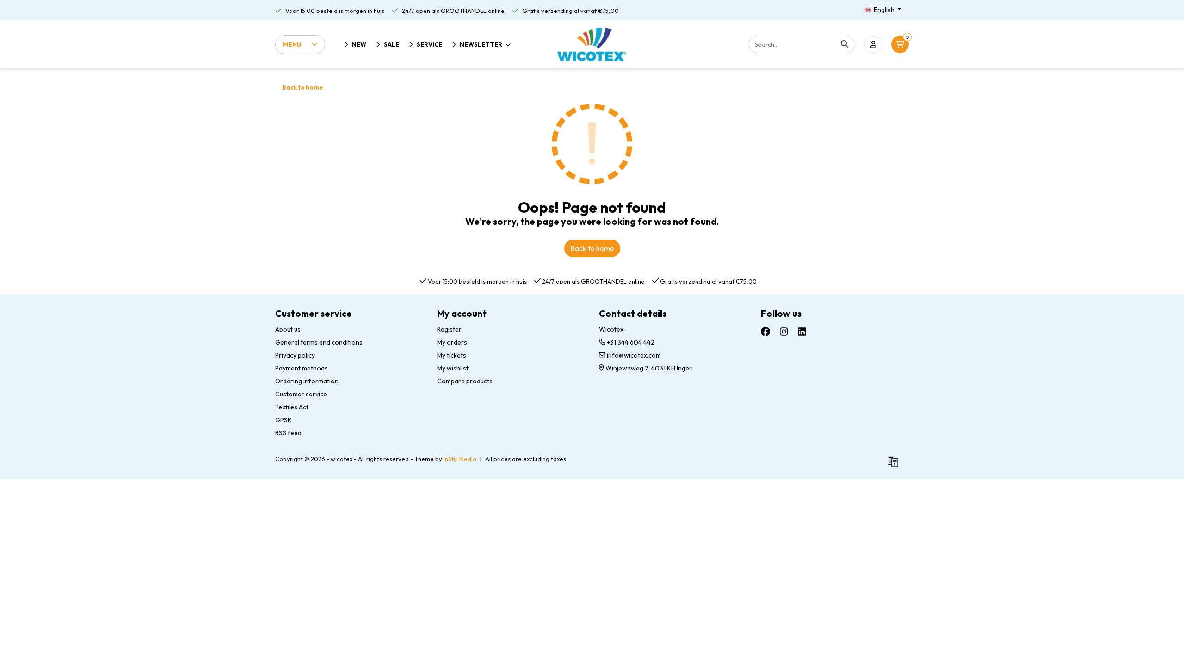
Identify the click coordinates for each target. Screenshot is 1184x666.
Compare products (465, 381)
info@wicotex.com (634, 355)
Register (449, 329)
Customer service (301, 394)
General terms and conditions (319, 342)
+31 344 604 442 (629, 342)
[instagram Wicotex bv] (784, 332)
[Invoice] (895, 465)
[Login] (873, 44)
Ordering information (307, 381)
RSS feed (288, 433)
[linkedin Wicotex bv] (802, 332)
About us (288, 329)
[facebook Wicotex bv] (765, 332)
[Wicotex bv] (591, 44)
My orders (452, 342)
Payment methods (301, 368)
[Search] (845, 44)
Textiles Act (291, 407)
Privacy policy (295, 355)
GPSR (283, 420)
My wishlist (453, 368)
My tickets (451, 355)
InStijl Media (460, 458)
